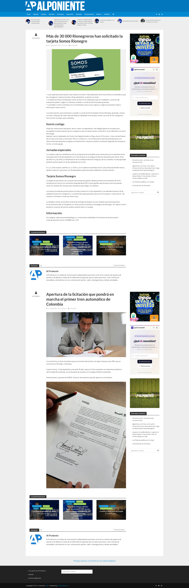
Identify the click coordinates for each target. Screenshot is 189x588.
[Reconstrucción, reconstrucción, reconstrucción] (28, 21)
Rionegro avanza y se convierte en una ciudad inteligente (95, 561)
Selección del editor (46, 244)
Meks (47, 586)
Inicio (29, 14)
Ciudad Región (37, 242)
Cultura (43, 14)
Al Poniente (36, 38)
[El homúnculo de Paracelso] (119, 21)
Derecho (51, 14)
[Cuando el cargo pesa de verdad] (111, 245)
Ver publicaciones (119, 265)
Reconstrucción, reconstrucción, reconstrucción (35, 21)
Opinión (35, 14)
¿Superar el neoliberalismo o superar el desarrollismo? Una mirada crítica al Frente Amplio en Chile (85, 22)
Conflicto (107, 14)
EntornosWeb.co (62, 586)
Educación (69, 14)
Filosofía (79, 14)
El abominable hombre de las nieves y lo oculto (153, 21)
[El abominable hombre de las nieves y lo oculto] (142, 21)
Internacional (89, 14)
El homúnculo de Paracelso (130, 21)
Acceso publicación (35, 578)
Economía (60, 14)
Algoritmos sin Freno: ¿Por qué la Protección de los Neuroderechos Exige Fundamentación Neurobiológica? (61, 23)
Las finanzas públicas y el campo (107, 21)
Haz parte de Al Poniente (37, 571)
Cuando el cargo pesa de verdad (111, 247)
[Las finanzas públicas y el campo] (96, 21)
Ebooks (31, 574)
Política (98, 14)
